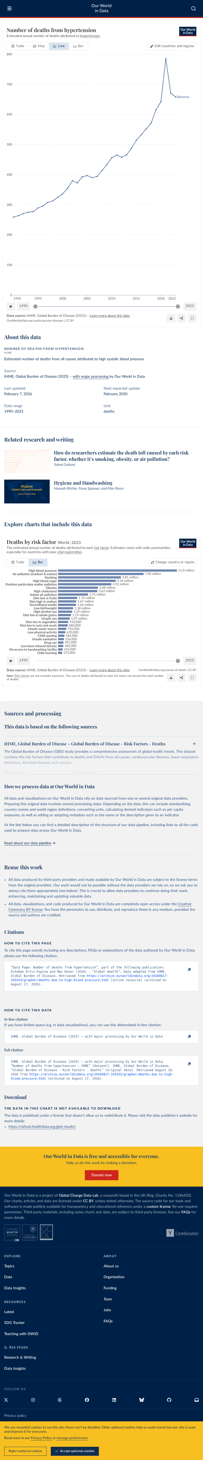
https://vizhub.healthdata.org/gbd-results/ (42, 1127)
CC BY (70, 320)
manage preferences (72, 1438)
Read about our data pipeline (27, 843)
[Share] (181, 318)
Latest (9, 1312)
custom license (158, 1207)
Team (108, 1299)
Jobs (107, 1310)
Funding (110, 1288)
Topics (9, 1266)
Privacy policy (15, 1416)
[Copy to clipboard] (183, 970)
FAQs (185, 1212)
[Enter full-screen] (192, 318)
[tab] (18, 46)
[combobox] (193, 8)
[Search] (193, 8)
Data (8, 1277)
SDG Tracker (14, 1323)
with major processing (90, 376)
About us (111, 1266)
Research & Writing (20, 1357)
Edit (174, 46)
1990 (23, 306)
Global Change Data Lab (78, 1195)
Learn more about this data (110, 316)
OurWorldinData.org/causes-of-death (162, 670)
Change (174, 562)
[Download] (171, 318)
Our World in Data (101, 8)
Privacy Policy (41, 1438)
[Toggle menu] (9, 8)
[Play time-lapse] (11, 306)
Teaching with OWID (21, 1334)
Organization (114, 1277)
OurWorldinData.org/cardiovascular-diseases (35, 320)
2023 (190, 306)
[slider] (35, 306)
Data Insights (15, 1288)
